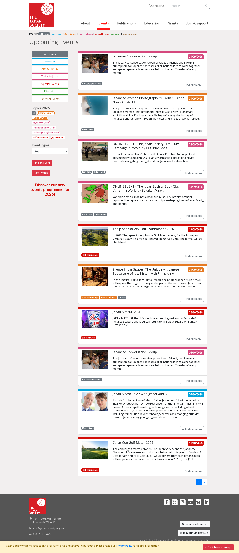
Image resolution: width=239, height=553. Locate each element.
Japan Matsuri (58, 137)
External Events (130, 33)
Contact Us (158, 5)
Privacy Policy (145, 540)
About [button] (85, 23)
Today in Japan (86, 33)
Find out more (193, 85)
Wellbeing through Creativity (46, 132)
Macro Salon (88, 428)
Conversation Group (91, 83)
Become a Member (196, 524)
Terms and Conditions (169, 540)
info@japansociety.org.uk (48, 528)
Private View (87, 129)
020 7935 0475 (42, 534)
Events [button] (103, 23)
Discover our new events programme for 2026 (50, 189)
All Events (50, 54)
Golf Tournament (40, 137)
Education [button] (152, 23)
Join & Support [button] (197, 23)
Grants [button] (173, 23)
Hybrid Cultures (40, 117)
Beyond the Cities (41, 122)
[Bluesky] (198, 502)
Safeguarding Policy (198, 540)
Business (56, 33)
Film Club (86, 172)
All (34, 113)
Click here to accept (219, 547)
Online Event (99, 172)
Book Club (87, 214)
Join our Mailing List (195, 533)
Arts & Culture (70, 33)
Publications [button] (126, 23)
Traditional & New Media (44, 127)
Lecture (122, 297)
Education (115, 33)
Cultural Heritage (46, 113)
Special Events (102, 33)
